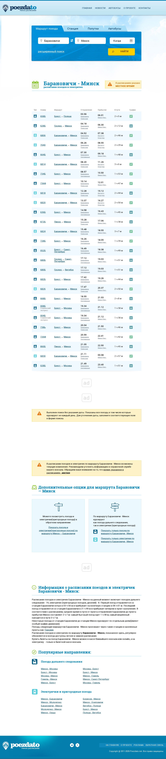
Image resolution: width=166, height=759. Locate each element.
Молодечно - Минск (51, 709)
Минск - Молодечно (51, 702)
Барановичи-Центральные (85, 156)
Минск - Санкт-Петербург (96, 679)
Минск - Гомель (91, 675)
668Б (43, 298)
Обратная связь (154, 745)
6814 (43, 164)
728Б (43, 240)
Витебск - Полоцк (92, 705)
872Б (43, 221)
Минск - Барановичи (51, 698)
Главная (87, 7)
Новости (100, 7)
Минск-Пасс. (102, 117)
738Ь (43, 327)
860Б (43, 346)
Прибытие (102, 110)
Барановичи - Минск (51, 705)
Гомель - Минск (49, 679)
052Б (43, 250)
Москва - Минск (49, 675)
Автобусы (114, 28)
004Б (43, 315)
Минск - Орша (48, 712)
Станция (72, 28)
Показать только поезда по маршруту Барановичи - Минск (117, 532)
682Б (43, 279)
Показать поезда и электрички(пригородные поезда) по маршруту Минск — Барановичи (58, 530)
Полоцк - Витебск (92, 712)
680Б (43, 260)
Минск (68, 125)
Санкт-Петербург (62, 250)
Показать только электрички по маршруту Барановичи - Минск (117, 540)
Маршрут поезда (47, 28)
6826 (43, 288)
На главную (112, 745)
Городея (49, 629)
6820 (43, 202)
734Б (43, 173)
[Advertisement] (86, 70)
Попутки (93, 28)
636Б (43, 212)
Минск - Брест (48, 682)
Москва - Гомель (91, 682)
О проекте (130, 7)
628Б (43, 125)
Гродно (58, 125)
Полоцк (67, 116)
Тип (35, 110)
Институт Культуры (101, 137)
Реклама (139, 745)
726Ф (43, 336)
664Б (43, 154)
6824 (43, 231)
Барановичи (60, 135)
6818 (43, 192)
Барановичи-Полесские (85, 117)
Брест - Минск (90, 672)
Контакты (144, 7)
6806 (43, 135)
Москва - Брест (91, 668)
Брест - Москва (49, 672)
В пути (117, 110)
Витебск (69, 269)
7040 (43, 144)
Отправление (87, 110)
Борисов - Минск (92, 698)
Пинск (57, 221)
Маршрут (58, 110)
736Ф (43, 183)
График (132, 110)
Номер (43, 110)
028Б (43, 365)
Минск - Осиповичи (93, 702)
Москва (68, 308)
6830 (43, 355)
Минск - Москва (49, 668)
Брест (57, 116)
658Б (43, 116)
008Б (43, 305)
